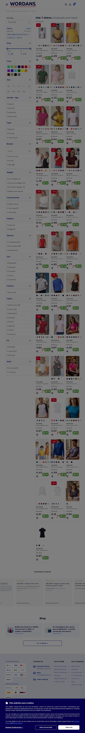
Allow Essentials (46, 727)
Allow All (69, 727)
